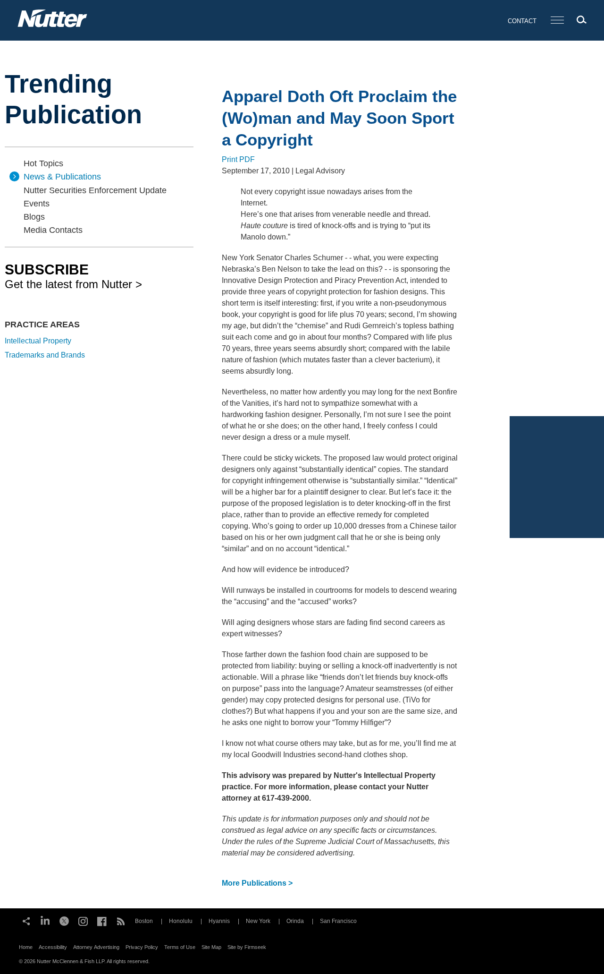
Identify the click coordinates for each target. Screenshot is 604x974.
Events (37, 203)
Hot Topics (43, 163)
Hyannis (219, 921)
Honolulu (181, 921)
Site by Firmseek (246, 947)
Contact (522, 21)
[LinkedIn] (45, 920)
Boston (144, 921)
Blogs (34, 217)
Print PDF (238, 159)
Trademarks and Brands (45, 355)
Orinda (295, 921)
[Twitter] (64, 920)
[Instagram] (83, 920)
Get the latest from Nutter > (73, 276)
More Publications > (257, 883)
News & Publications (62, 176)
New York (258, 921)
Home (26, 947)
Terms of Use (179, 947)
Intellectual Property (38, 341)
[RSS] (120, 920)
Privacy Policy (142, 947)
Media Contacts (53, 230)
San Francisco (338, 921)
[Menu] (557, 21)
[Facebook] (102, 920)
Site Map (211, 947)
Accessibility (53, 947)
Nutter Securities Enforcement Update (95, 190)
